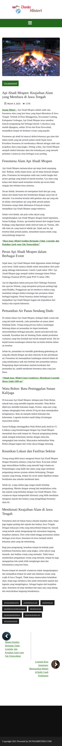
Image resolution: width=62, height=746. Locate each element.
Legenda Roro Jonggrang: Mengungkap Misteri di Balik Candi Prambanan (38, 669)
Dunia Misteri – (9, 110)
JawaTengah (47, 602)
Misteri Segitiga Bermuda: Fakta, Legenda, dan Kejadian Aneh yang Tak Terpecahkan (14, 649)
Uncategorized (10, 83)
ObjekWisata (35, 609)
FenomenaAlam (30, 602)
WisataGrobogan (32, 615)
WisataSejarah (10, 621)
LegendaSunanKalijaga (14, 609)
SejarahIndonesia (12, 615)
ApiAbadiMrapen (11, 602)
